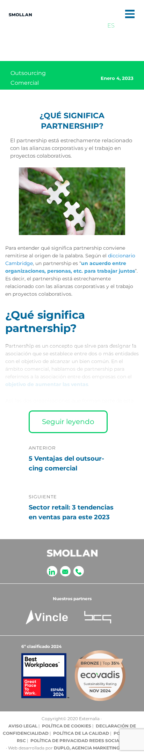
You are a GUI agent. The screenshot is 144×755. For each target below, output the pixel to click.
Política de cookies (66, 725)
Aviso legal (22, 725)
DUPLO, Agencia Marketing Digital (96, 747)
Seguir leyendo (68, 421)
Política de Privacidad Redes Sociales (78, 740)
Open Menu (130, 14)
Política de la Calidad (81, 733)
